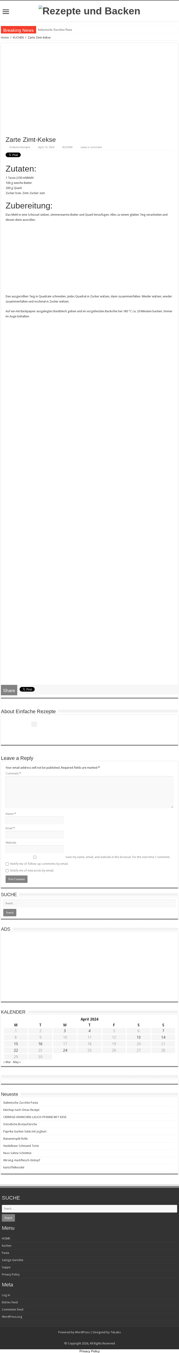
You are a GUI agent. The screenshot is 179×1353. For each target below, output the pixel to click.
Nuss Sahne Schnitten (17, 1153)
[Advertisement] (89, 259)
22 (16, 1050)
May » (17, 1062)
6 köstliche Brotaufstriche (20, 1124)
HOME (6, 1238)
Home (5, 37)
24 (65, 1050)
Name (11, 814)
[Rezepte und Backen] (89, 10)
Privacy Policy (11, 1274)
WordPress (82, 1332)
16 (40, 1044)
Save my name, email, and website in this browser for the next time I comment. (117, 857)
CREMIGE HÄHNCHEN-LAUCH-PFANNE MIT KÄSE (34, 1117)
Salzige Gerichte (12, 1260)
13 (139, 1037)
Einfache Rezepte (20, 147)
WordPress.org (12, 1316)
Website (11, 842)
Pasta (5, 1253)
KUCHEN (18, 37)
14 (163, 1037)
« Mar (7, 1062)
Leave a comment (91, 147)
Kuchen (6, 1245)
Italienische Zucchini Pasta (55, 29)
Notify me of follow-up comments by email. (39, 863)
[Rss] (89, 1338)
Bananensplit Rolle (15, 1138)
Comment (13, 773)
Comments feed (12, 1309)
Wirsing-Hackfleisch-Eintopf (21, 1160)
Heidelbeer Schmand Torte (21, 1146)
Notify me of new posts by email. (32, 870)
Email (10, 828)
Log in (6, 1295)
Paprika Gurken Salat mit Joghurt (24, 1131)
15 (16, 1044)
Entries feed (10, 1302)
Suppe (6, 1267)
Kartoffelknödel (13, 1167)
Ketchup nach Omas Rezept (21, 1110)
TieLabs (115, 1332)
